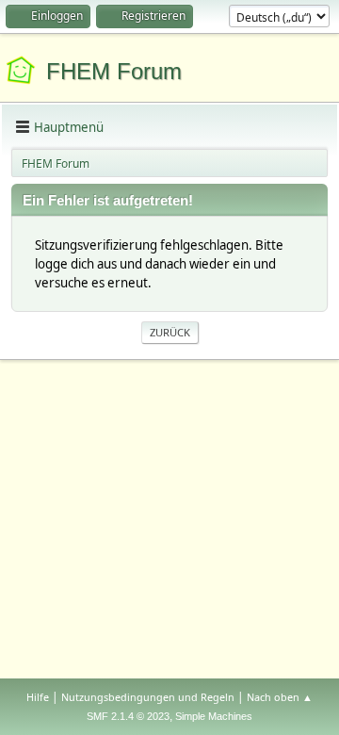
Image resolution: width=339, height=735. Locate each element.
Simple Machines (213, 716)
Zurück (170, 332)
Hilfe (37, 697)
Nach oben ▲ (280, 697)
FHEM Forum (114, 71)
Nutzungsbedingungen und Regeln (147, 697)
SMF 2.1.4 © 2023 (128, 716)
